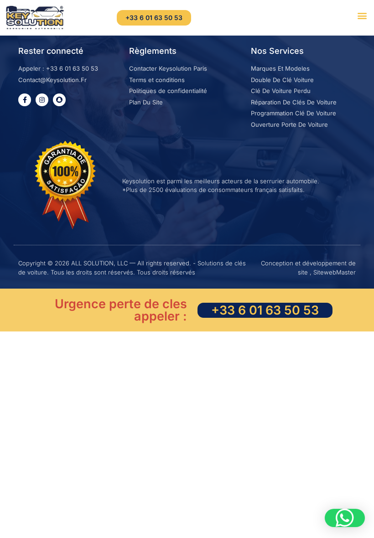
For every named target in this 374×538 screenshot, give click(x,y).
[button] (361, 15)
